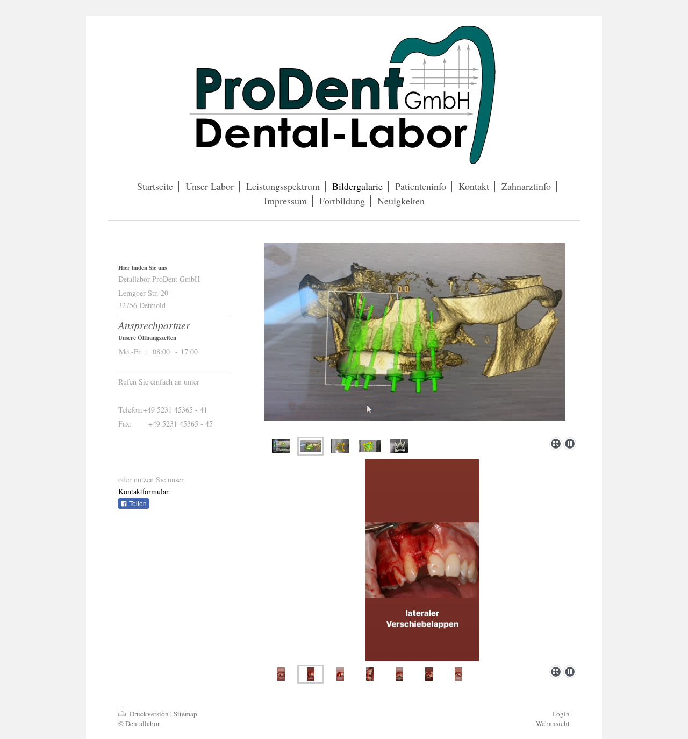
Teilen (137, 504)
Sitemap (185, 714)
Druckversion (149, 714)
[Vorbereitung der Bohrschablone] (422, 337)
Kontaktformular (143, 491)
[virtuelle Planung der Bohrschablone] (370, 446)
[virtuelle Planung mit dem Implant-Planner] (281, 446)
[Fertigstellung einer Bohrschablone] (399, 446)
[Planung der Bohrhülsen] (340, 446)
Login (561, 714)
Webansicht (553, 723)
